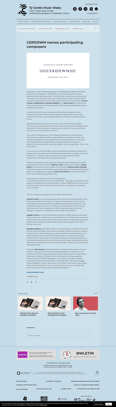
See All (96, 293)
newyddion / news (77, 28)
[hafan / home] (96, 9)
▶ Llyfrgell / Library (66, 388)
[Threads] (75, 9)
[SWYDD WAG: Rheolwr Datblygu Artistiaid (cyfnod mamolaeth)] (30, 303)
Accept (108, 404)
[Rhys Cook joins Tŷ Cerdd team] (85, 303)
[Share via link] (36, 282)
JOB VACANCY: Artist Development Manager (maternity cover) (57, 314)
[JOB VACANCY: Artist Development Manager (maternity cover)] (58, 303)
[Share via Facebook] (27, 282)
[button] (96, 28)
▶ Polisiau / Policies (21, 381)
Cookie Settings (99, 404)
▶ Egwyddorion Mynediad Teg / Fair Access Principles (85, 381)
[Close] (114, 404)
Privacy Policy (43, 405)
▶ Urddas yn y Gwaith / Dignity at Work (26, 384)
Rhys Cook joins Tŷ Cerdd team (85, 314)
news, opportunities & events (26, 28)
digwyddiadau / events (62, 28)
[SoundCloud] (85, 9)
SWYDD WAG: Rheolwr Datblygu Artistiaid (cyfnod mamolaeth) (29, 314)
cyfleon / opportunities (45, 28)
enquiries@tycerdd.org (91, 4)
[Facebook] (80, 9)
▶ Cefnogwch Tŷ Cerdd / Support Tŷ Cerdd (88, 388)
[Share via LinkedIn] (31, 282)
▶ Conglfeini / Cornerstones (53, 381)
